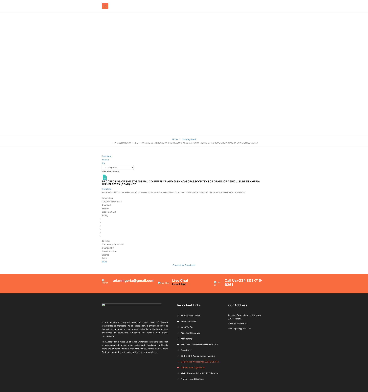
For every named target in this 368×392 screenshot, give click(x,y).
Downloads (185, 350)
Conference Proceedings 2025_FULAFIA (199, 361)
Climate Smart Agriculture (192, 367)
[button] (6, 73)
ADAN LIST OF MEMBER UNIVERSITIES (199, 344)
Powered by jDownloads (184, 265)
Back (104, 261)
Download (106, 189)
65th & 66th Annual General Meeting (197, 356)
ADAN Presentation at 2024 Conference (199, 373)
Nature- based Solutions (192, 379)
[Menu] (106, 6)
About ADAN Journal (190, 315)
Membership (186, 338)
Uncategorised (189, 139)
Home (175, 139)
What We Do (186, 327)
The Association (188, 321)
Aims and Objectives (190, 333)
